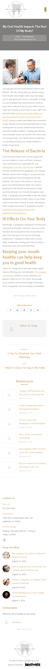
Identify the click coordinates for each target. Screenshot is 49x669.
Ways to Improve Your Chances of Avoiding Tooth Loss (32, 465)
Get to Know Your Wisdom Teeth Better (30, 436)
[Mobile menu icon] (45, 9)
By (18, 295)
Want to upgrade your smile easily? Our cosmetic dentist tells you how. (29, 568)
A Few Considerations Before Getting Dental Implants (31, 407)
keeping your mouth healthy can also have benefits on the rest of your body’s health (23, 117)
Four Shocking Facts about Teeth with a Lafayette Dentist (29, 555)
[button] (18, 629)
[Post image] (9, 395)
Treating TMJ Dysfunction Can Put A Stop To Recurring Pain (31, 393)
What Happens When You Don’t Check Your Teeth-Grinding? (32, 451)
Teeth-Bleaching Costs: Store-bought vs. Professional (28, 594)
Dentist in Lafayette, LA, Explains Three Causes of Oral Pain (29, 581)
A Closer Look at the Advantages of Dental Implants (32, 422)
